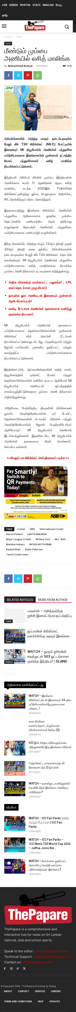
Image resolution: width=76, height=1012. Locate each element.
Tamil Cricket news (17, 554)
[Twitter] (18, 75)
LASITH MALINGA (36, 534)
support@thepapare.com (52, 957)
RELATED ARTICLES (20, 600)
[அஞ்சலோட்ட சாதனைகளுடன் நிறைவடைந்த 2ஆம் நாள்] (14, 768)
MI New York (43, 539)
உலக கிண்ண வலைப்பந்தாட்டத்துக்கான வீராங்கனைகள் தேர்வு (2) (44, 726)
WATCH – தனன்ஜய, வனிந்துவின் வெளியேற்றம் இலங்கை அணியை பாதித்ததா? (49, 788)
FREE (32, 529)
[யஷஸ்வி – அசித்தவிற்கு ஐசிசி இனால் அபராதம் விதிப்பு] (14, 616)
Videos (9, 661)
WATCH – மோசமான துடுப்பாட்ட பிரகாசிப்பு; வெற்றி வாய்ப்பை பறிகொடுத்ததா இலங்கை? (48, 865)
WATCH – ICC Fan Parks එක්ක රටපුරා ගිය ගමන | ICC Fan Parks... (49, 822)
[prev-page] (7, 672)
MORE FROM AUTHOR (53, 600)
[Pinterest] (28, 75)
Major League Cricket (18, 539)
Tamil (19, 37)
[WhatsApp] (37, 75)
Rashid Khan (13, 549)
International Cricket (51, 529)
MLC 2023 (60, 539)
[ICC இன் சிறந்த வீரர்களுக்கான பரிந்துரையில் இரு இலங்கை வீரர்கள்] (14, 748)
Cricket (21, 529)
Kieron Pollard (14, 534)
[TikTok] (18, 968)
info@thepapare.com (37, 962)
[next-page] (13, 672)
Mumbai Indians (15, 544)
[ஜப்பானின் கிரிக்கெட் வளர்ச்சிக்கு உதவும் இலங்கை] (14, 636)
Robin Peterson (34, 549)
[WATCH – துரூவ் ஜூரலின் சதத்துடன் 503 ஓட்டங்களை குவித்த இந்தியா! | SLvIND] (14, 656)
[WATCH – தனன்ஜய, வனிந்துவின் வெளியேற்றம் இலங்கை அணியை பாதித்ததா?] (14, 788)
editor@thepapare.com (51, 951)
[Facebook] (8, 75)
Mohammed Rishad (20, 65)
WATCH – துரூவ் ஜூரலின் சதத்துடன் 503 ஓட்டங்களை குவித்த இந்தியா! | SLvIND (48, 656)
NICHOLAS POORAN (40, 544)
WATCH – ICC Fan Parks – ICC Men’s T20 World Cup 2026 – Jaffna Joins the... (50, 844)
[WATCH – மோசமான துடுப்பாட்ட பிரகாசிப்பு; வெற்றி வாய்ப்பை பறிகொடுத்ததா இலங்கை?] (14, 866)
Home (8, 37)
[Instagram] (11, 968)
